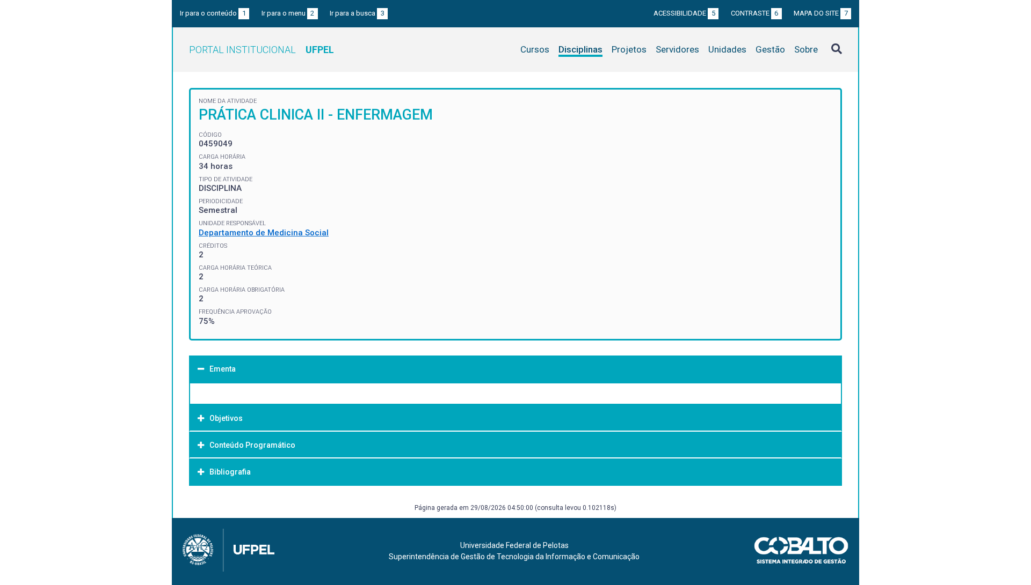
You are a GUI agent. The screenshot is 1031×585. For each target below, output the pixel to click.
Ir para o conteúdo (213, 13)
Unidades (727, 49)
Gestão (770, 49)
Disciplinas (580, 49)
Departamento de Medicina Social (264, 233)
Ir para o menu (288, 13)
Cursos (534, 49)
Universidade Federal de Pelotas (514, 545)
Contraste (755, 13)
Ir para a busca (357, 13)
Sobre (806, 49)
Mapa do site (821, 13)
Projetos (629, 49)
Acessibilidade (684, 13)
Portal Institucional (261, 49)
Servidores (677, 49)
